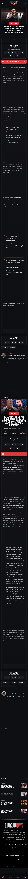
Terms (18, 859)
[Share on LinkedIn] (12, 342)
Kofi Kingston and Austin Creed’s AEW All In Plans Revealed (7, 786)
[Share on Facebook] (5, 342)
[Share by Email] (22, 342)
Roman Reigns (22, 682)
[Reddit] (17, 55)
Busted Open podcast (11, 518)
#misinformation (11, 240)
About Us (5, 855)
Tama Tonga (5, 347)
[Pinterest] (19, 52)
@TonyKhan (12, 260)
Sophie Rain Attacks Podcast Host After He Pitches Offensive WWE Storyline (7, 795)
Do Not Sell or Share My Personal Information (14, 866)
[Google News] (12, 52)
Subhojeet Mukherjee (7, 428)
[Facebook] (5, 52)
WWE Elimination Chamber (8, 685)
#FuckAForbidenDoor (12, 267)
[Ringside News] (14, 3)
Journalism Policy (20, 855)
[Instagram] (10, 55)
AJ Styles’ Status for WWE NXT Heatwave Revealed (7, 803)
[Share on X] (8, 342)
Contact (11, 855)
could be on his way (8, 203)
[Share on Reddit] (19, 342)
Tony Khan (12, 347)
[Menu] (3, 3)
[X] (8, 52)
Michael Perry (10, 353)
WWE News (6, 397)
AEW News (14, 23)
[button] (25, 3)
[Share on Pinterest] (15, 342)
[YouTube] (22, 52)
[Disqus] (14, 749)
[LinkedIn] (15, 52)
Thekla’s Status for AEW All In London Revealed (7, 811)
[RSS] (16, 848)
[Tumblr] (19, 845)
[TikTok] (12, 848)
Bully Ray (14, 682)
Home (2, 397)
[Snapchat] (14, 55)
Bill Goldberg (6, 682)
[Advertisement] (12, 186)
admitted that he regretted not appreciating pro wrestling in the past (13, 467)
